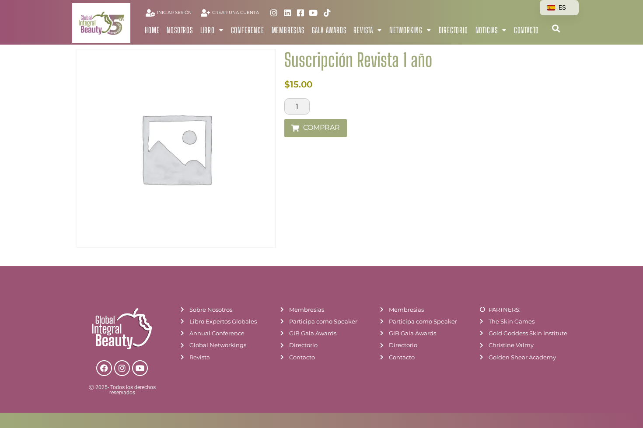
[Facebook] (104, 368)
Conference (247, 30)
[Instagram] (122, 368)
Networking (406, 30)
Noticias (486, 30)
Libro (207, 30)
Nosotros (179, 30)
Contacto (526, 30)
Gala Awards (329, 30)
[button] (556, 28)
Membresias (288, 30)
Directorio (453, 30)
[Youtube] (140, 368)
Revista (363, 30)
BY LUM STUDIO (557, 422)
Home (152, 30)
